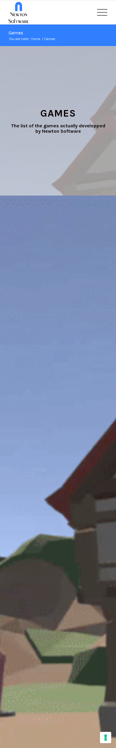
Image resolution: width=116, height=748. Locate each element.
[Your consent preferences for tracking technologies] (105, 737)
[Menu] (99, 12)
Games (16, 33)
